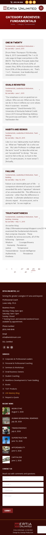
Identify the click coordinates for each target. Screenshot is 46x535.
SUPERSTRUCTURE (19, 438)
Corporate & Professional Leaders (19, 359)
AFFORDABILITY (18, 447)
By (10, 48)
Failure (10, 171)
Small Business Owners (14, 372)
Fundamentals (10, 46)
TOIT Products (11, 389)
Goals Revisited (15, 84)
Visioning (9, 91)
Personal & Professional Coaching (18, 363)
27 (22, 269)
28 (28, 269)
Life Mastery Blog (12, 393)
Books (7, 384)
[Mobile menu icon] (41, 8)
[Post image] (6, 411)
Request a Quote (12, 397)
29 (33, 269)
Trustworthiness (17, 213)
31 (15, 272)
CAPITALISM (17, 457)
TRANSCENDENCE (19, 428)
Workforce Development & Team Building (22, 380)
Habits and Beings (16, 129)
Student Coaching (12, 376)
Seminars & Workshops (14, 367)
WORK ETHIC (17, 408)
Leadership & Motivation (24, 46)
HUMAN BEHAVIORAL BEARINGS (25, 418)
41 (26, 272)
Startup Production (26, 532)
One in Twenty (14, 42)
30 (39, 269)
